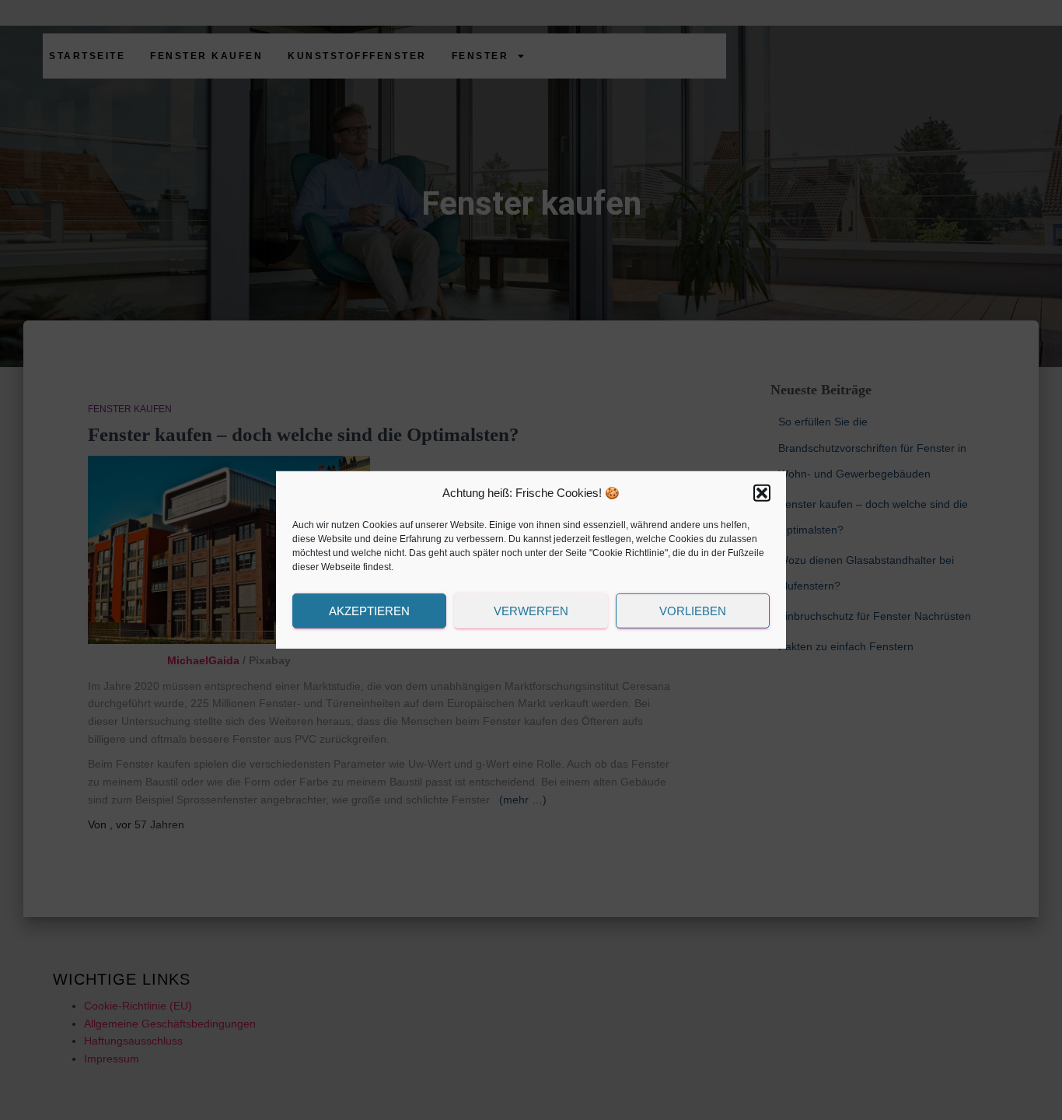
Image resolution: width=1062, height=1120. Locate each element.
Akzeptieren (369, 611)
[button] (762, 493)
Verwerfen (531, 611)
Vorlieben (692, 611)
